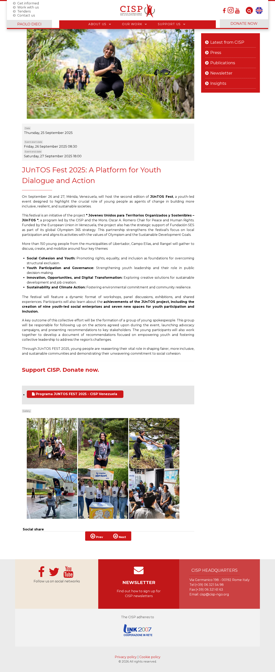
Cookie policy (149, 657)
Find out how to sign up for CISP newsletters (139, 593)
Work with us (28, 7)
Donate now (244, 23)
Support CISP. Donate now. (60, 370)
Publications (222, 62)
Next (122, 537)
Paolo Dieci (29, 24)
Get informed (28, 3)
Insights (218, 83)
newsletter (138, 582)
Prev (99, 537)
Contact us (26, 15)
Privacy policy (126, 657)
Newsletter (221, 73)
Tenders (24, 11)
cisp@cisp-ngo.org (214, 594)
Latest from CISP (227, 42)
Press (215, 52)
